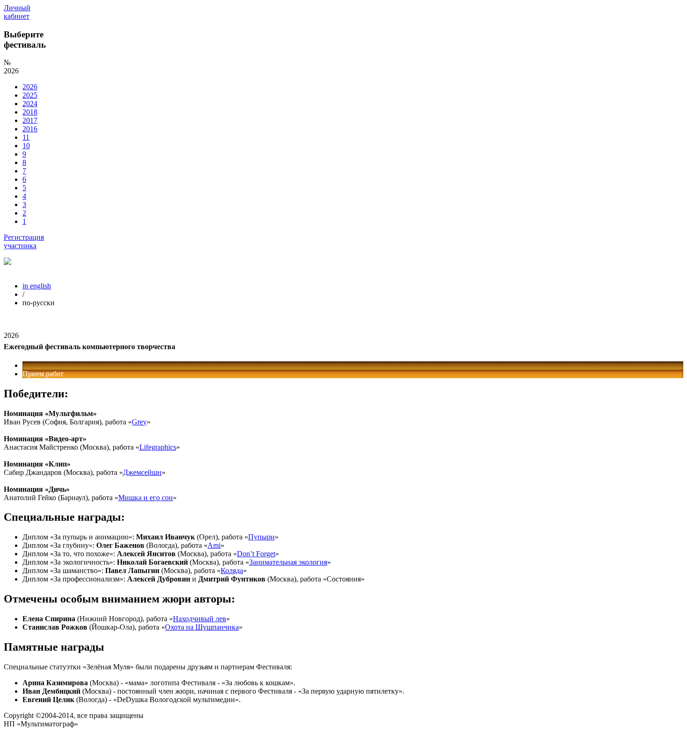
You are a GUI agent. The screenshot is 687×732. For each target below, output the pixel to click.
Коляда (232, 570)
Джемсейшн (142, 472)
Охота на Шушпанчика (202, 627)
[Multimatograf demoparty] (7, 262)
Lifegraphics (157, 447)
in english (36, 286)
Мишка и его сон (145, 498)
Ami (214, 545)
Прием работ (43, 374)
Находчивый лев (199, 619)
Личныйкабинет (17, 12)
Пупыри (261, 537)
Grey (139, 422)
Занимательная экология (288, 562)
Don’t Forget (256, 554)
